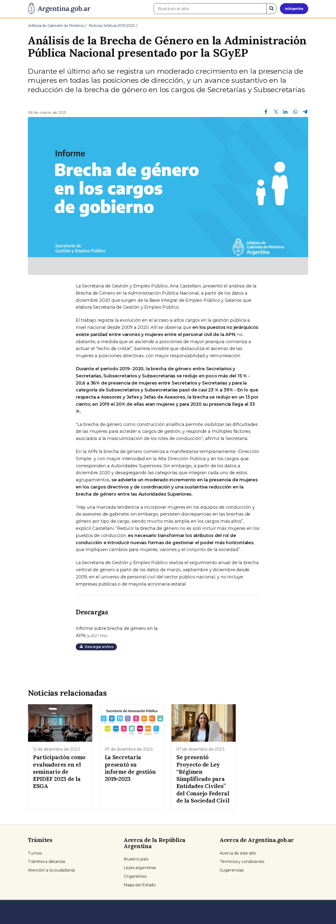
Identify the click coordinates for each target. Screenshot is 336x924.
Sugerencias (232, 870)
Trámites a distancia (46, 861)
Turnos (35, 853)
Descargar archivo (98, 647)
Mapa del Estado (140, 885)
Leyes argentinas (140, 867)
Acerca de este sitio (238, 853)
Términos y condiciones (242, 861)
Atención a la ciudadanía (51, 870)
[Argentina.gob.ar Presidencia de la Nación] (59, 9)
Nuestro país (136, 859)
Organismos (135, 876)
